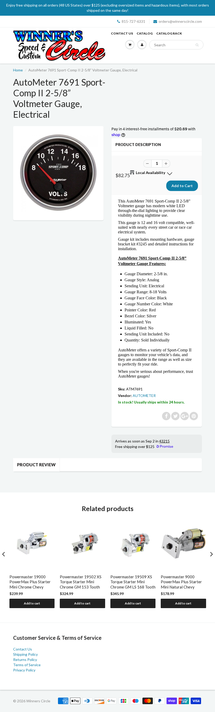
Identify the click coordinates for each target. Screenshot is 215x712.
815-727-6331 (133, 21)
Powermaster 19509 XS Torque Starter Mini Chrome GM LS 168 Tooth (132, 581)
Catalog (145, 33)
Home (18, 70)
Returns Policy (25, 659)
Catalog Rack (169, 33)
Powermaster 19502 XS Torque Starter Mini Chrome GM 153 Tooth (80, 581)
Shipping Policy (25, 654)
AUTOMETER (144, 395)
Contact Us (122, 33)
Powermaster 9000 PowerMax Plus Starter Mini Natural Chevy (181, 581)
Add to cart (32, 603)
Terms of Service (27, 665)
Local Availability (150, 172)
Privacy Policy (24, 670)
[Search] (197, 45)
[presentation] (3, 554)
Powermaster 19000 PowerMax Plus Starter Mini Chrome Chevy (30, 581)
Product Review (36, 464)
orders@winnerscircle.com (180, 21)
